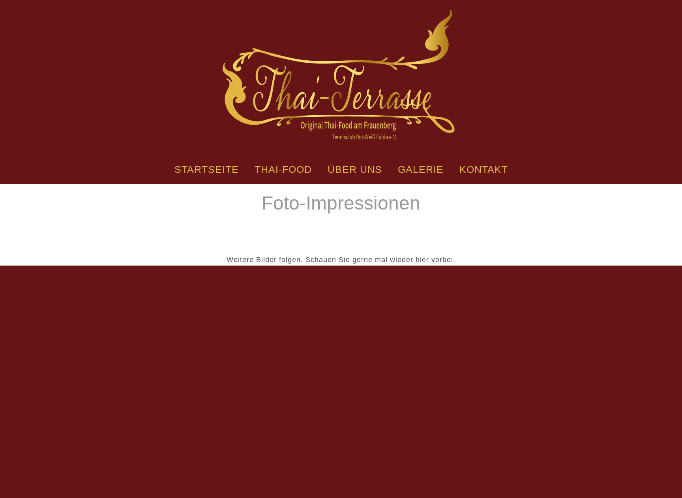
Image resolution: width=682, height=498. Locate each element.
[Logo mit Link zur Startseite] (341, 74)
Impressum (318, 466)
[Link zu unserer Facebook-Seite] (306, 427)
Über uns (355, 169)
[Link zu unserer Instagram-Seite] (341, 427)
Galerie (421, 169)
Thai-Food (283, 169)
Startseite (206, 169)
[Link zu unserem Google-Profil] (375, 427)
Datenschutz (361, 466)
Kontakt (483, 169)
